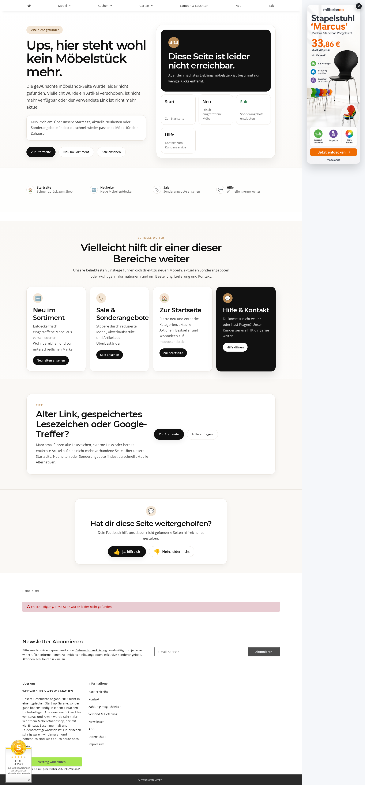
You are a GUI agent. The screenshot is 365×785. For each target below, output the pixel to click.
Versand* (74, 769)
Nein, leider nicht (171, 551)
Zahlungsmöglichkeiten (105, 707)
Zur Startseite (41, 152)
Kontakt (94, 699)
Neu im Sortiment (76, 152)
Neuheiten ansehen (51, 360)
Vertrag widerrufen (52, 762)
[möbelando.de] (29, 5)
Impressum (97, 744)
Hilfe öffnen (235, 347)
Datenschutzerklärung (91, 650)
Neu (238, 6)
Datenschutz (97, 737)
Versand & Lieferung (103, 714)
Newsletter (96, 722)
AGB (91, 729)
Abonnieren (263, 652)
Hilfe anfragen (202, 434)
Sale (272, 6)
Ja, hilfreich (127, 551)
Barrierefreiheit (99, 692)
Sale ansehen (111, 152)
